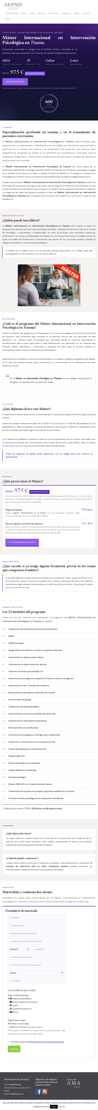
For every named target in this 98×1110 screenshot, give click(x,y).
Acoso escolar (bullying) (19, 699)
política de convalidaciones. (18, 587)
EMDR (11, 636)
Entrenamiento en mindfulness (23, 728)
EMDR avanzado (15, 643)
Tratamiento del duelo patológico (23, 706)
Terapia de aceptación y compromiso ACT (27, 749)
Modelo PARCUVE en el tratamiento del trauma (30, 784)
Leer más (61, 1106)
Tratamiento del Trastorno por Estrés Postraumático (32, 629)
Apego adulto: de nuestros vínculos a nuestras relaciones (35, 650)
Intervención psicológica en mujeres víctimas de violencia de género (40, 678)
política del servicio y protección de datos (46, 1042)
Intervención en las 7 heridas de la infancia (28, 685)
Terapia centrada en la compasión (24, 763)
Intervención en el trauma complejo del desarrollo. (32, 714)
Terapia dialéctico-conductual (22, 770)
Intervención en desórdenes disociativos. (27, 721)
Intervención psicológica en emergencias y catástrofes (34, 735)
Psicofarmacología (17, 777)
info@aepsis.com (16, 1094)
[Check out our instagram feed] (45, 1091)
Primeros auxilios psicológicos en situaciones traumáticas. (36, 798)
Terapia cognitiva (16, 756)
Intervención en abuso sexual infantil (26, 657)
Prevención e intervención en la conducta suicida (31, 742)
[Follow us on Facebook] (38, 1091)
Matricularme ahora (15, 81)
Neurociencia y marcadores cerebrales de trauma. (31, 692)
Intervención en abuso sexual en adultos (27, 664)
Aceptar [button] (53, 1107)
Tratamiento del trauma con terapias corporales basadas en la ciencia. (41, 791)
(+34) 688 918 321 (14, 1084)
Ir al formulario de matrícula (22, 542)
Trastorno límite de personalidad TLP (25, 671)
